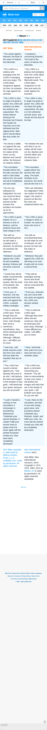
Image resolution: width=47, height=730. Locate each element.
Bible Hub (23, 487)
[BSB (20, 40)
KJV (37, 40)
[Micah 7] (3, 332)
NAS (5, 42)
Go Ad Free (4, 725)
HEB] (21, 42)
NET (9, 42)
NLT (16, 42)
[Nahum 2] (44, 332)
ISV (40, 40)
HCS (33, 40)
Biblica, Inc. (29, 471)
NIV (13, 42)
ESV (28, 40)
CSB (24, 40)
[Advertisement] (26, 536)
